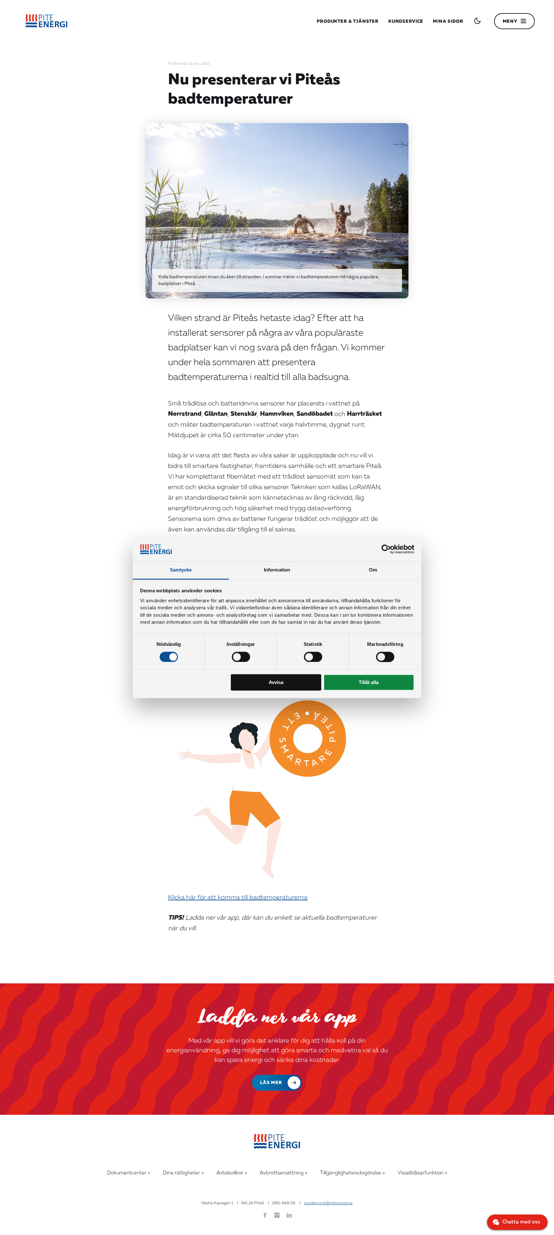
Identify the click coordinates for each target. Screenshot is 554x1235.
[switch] (241, 657)
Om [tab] (373, 570)
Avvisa (276, 682)
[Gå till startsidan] (46, 21)
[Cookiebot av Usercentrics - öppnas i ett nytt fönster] (386, 549)
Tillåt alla (369, 682)
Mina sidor (448, 21)
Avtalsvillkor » (231, 1173)
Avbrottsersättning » (283, 1173)
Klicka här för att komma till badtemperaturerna (237, 898)
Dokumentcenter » (128, 1173)
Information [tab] (277, 570)
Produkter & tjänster (348, 21)
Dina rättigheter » (183, 1173)
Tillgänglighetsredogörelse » (352, 1173)
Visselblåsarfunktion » (422, 1173)
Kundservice (405, 21)
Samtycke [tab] (181, 570)
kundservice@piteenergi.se (328, 1203)
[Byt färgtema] (477, 20)
